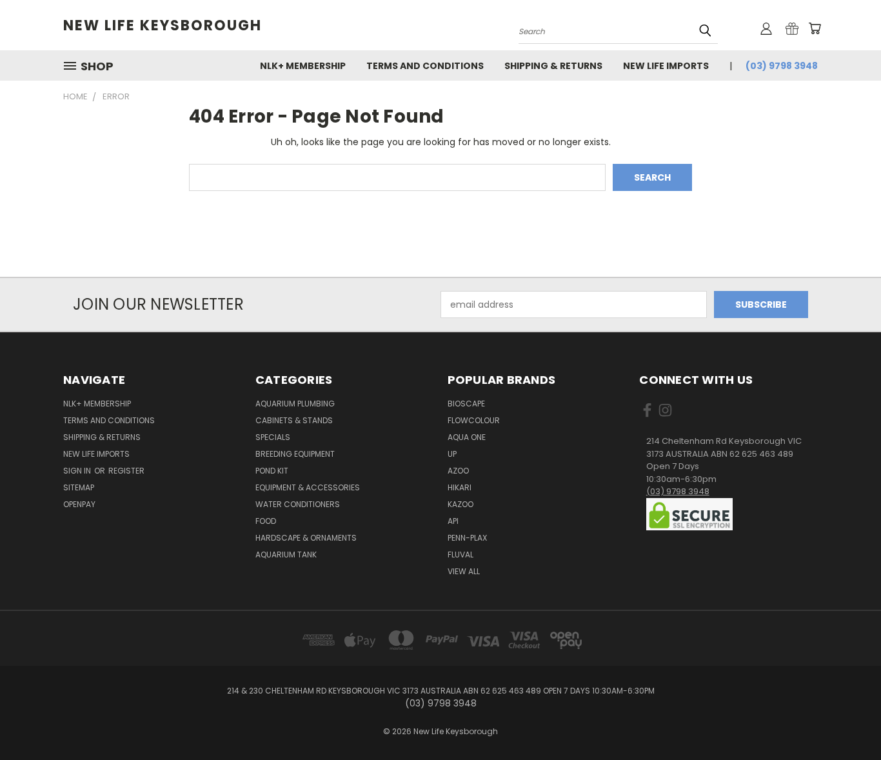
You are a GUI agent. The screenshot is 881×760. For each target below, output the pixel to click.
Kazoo (460, 504)
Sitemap (78, 487)
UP (452, 453)
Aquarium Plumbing (295, 403)
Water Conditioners (297, 504)
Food (265, 520)
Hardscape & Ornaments (306, 537)
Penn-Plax (467, 537)
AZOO (458, 470)
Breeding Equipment (295, 453)
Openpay (79, 504)
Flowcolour (474, 420)
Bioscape (466, 403)
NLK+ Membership (303, 65)
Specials (272, 437)
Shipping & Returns (553, 65)
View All (464, 571)
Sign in (78, 470)
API (453, 520)
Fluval (460, 554)
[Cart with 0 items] (814, 28)
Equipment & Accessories (307, 487)
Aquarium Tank (286, 554)
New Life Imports (666, 65)
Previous (847, 719)
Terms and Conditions (425, 65)
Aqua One (467, 437)
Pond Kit (271, 470)
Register (126, 470)
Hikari (459, 487)
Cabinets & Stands (294, 420)
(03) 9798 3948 (782, 65)
